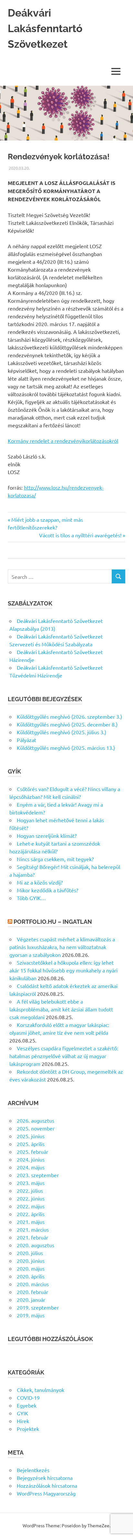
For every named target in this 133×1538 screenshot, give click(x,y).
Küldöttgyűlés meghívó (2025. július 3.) (61, 732)
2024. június (31, 1159)
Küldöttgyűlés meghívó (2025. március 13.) (66, 747)
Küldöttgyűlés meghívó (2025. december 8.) (67, 724)
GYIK (22, 1413)
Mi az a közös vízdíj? (40, 882)
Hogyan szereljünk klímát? (47, 835)
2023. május (31, 1182)
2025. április (31, 1144)
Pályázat (26, 740)
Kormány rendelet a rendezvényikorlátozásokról (63, 440)
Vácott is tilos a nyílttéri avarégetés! (80, 535)
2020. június (31, 1260)
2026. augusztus (35, 1120)
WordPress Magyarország (46, 1493)
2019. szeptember (38, 1307)
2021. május (31, 1221)
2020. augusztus (35, 1245)
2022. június (31, 1198)
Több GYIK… (31, 898)
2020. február (32, 1291)
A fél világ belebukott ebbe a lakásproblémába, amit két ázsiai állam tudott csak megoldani (61, 1009)
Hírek (23, 1421)
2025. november (36, 1128)
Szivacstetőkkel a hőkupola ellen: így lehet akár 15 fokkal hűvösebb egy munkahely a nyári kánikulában (63, 970)
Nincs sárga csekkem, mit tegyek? (55, 859)
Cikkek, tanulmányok (40, 1389)
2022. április (31, 1214)
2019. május (31, 1315)
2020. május (31, 1268)
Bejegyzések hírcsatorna (45, 1477)
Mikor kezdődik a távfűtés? (47, 890)
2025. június (31, 1136)
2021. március (33, 1229)
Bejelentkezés (33, 1470)
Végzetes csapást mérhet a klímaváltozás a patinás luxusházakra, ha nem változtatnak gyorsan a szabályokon (62, 947)
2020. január (31, 1299)
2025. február (32, 1151)
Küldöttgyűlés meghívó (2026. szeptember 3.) (69, 716)
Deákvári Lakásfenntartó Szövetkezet (45, 28)
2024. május (31, 1167)
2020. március (33, 1284)
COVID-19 (28, 1397)
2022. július (30, 1190)
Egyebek (26, 1405)
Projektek (28, 1428)
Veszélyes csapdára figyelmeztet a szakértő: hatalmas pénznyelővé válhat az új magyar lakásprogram (63, 1056)
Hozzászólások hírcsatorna (47, 1485)
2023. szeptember (38, 1175)
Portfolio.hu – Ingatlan (53, 921)
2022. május (31, 1206)
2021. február (32, 1237)
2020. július (30, 1253)
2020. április (31, 1276)
